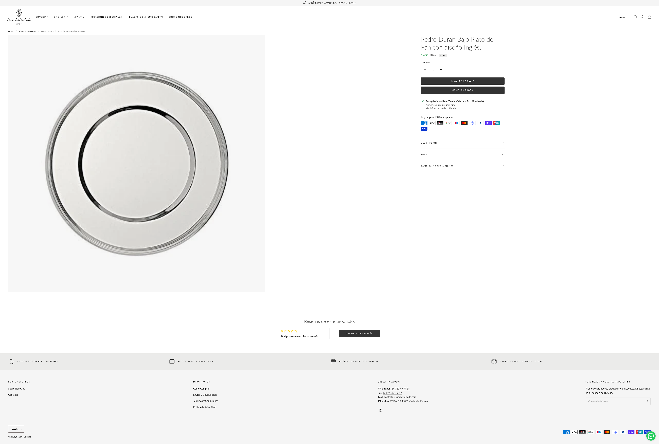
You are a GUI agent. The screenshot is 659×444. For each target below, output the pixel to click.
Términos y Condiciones (205, 400)
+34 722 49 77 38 (400, 388)
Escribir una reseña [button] (359, 333)
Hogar (11, 31)
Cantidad (425, 62)
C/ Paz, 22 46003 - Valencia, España (408, 401)
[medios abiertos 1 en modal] (259, 41)
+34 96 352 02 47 (392, 392)
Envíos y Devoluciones (205, 394)
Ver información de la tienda (441, 108)
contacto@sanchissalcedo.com (400, 397)
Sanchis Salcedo (23, 436)
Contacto (13, 394)
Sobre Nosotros (16, 388)
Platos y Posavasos (27, 31)
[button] (635, 17)
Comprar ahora (462, 90)
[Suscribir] (647, 400)
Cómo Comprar (201, 388)
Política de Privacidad (204, 407)
